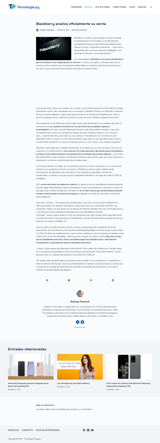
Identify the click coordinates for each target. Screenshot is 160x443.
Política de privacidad (48, 430)
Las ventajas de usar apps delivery (73, 383)
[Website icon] (77, 322)
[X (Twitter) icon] (82, 322)
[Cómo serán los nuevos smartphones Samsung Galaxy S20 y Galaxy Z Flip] (129, 367)
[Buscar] (151, 7)
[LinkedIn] (113, 280)
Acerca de (13, 430)
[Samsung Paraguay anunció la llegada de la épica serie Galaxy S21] (31, 367)
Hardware (76, 7)
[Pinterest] (91, 280)
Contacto (27, 430)
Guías (132, 7)
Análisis (142, 7)
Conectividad (119, 7)
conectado (61, 409)
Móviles (88, 7)
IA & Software (102, 7)
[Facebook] (47, 280)
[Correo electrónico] (92, 430)
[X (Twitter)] (69, 280)
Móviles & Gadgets (79, 30)
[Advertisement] (80, 89)
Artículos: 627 (80, 327)
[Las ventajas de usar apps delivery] (80, 367)
